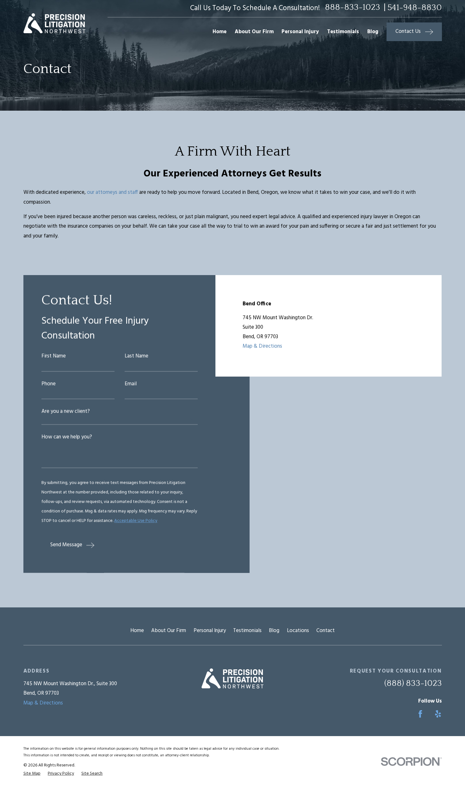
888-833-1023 (352, 7)
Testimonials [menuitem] (343, 32)
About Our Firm (168, 630)
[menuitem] (31, 774)
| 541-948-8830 (413, 7)
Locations (298, 630)
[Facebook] (420, 713)
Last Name (136, 357)
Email (131, 384)
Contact (325, 630)
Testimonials (247, 630)
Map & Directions (262, 346)
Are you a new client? (65, 412)
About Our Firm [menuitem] (254, 32)
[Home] (54, 23)
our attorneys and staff (112, 192)
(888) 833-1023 (413, 683)
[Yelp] (438, 713)
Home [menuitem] (219, 32)
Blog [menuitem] (372, 32)
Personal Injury (210, 630)
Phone (48, 384)
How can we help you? (66, 437)
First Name (53, 357)
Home (137, 630)
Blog (274, 630)
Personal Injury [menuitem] (300, 32)
